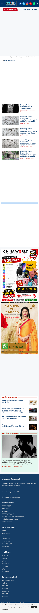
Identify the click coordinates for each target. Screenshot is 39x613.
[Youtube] (30, 3)
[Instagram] (27, 3)
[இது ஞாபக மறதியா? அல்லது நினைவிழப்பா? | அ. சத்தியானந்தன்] (33, 427)
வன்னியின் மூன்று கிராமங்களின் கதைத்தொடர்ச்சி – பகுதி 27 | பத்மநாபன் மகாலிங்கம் (28, 142)
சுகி (22, 123)
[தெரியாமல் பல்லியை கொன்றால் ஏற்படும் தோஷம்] (33, 402)
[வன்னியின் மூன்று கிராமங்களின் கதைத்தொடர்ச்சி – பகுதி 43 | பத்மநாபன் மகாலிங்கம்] (10, 120)
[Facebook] (20, 3)
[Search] (37, 4)
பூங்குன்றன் (7, 466)
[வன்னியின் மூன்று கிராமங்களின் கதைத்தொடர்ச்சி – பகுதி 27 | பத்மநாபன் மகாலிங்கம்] (10, 143)
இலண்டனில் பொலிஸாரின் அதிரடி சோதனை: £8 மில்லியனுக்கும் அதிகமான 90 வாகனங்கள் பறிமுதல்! (13, 410)
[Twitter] (23, 3)
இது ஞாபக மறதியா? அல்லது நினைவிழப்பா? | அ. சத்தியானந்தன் (13, 425)
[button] (19, 9)
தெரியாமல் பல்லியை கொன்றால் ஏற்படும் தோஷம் (12, 401)
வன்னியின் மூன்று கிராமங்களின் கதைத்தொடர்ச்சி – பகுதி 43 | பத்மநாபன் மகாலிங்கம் (28, 119)
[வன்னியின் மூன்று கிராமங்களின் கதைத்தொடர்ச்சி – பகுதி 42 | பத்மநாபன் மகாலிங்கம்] (10, 132)
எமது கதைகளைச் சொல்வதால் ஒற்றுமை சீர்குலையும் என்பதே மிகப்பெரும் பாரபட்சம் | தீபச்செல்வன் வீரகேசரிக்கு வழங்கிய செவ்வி (17, 462)
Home (4, 57)
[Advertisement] (19, 33)
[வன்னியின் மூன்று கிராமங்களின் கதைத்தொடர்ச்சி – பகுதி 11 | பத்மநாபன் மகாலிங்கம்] (10, 155)
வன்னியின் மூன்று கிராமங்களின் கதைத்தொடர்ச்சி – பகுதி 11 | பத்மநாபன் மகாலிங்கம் (28, 154)
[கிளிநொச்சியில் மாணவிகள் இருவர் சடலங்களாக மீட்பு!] (10, 108)
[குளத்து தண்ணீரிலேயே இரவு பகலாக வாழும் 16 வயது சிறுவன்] (33, 418)
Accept (34, 607)
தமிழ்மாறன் (24, 110)
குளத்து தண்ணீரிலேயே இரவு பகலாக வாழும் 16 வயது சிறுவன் (14, 417)
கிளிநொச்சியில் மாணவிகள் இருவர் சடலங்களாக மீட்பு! (26, 106)
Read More (5, 609)
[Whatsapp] (34, 3)
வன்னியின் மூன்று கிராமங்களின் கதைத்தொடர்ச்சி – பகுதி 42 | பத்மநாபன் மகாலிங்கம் (28, 130)
